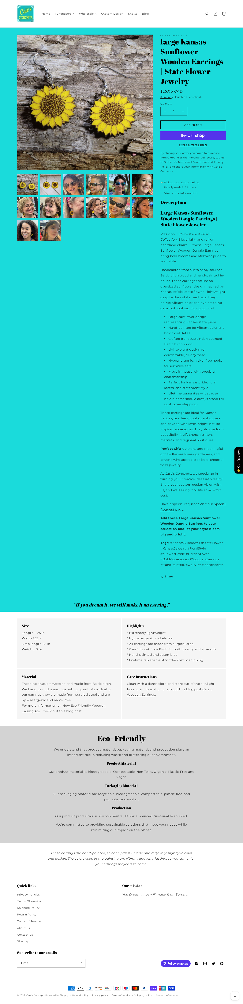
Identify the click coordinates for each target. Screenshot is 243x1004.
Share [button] (169, 576)
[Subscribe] (81, 963)
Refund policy (80, 995)
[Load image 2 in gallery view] (50, 184)
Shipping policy (143, 995)
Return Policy (27, 914)
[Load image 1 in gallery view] (27, 184)
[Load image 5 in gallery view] (119, 184)
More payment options (193, 144)
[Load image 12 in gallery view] (142, 207)
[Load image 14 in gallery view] (50, 230)
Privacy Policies (28, 894)
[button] (65, 14)
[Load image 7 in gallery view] (27, 207)
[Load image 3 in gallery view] (73, 184)
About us (23, 928)
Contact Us (25, 934)
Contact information (167, 995)
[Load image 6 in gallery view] (142, 184)
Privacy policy (100, 995)
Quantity (166, 103)
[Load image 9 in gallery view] (73, 207)
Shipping (166, 97)
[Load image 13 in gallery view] (27, 230)
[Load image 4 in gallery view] (96, 184)
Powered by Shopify (57, 995)
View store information (180, 193)
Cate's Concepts (35, 995)
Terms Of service (29, 901)
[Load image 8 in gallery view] (50, 207)
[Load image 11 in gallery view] (119, 207)
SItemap (23, 941)
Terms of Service (29, 921)
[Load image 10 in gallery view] (96, 207)
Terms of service (121, 995)
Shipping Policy (28, 908)
